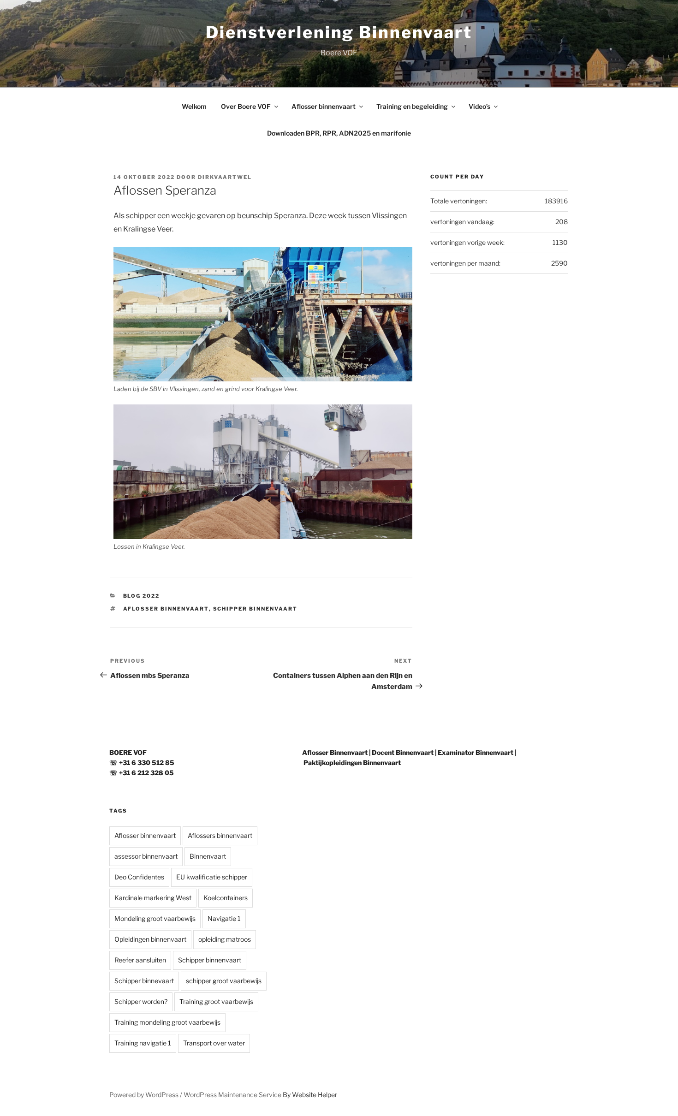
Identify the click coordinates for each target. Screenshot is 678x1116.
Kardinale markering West (152, 898)
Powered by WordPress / (146, 1094)
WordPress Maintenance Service (232, 1094)
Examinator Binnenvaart (475, 752)
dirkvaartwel (225, 177)
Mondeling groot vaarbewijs (155, 918)
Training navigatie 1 (142, 1043)
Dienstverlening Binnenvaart (339, 32)
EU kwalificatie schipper (211, 877)
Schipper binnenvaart (255, 608)
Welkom (194, 106)
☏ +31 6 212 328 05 (141, 773)
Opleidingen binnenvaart (150, 939)
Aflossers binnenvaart (220, 835)
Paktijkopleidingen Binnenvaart (352, 762)
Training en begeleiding (412, 106)
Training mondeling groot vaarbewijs (167, 1022)
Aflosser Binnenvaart (335, 752)
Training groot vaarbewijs (216, 1001)
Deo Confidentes (139, 877)
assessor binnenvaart (146, 856)
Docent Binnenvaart (403, 752)
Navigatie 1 (224, 918)
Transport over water (214, 1043)
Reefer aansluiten (140, 960)
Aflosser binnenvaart (323, 106)
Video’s (479, 106)
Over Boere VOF (246, 106)
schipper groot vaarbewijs (224, 981)
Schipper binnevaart (144, 981)
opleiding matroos (224, 939)
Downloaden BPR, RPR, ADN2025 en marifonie (339, 133)
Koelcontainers (225, 898)
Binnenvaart (208, 856)
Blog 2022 (141, 596)
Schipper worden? (140, 1001)
